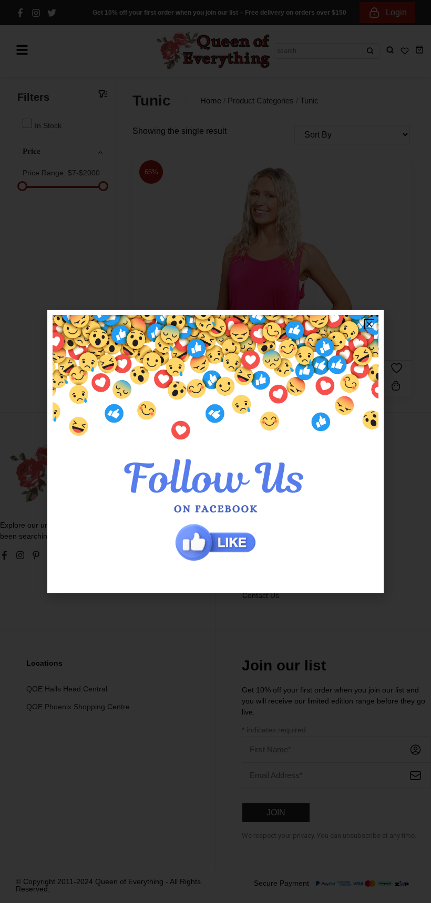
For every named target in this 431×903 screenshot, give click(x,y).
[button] (369, 324)
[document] (215, 451)
